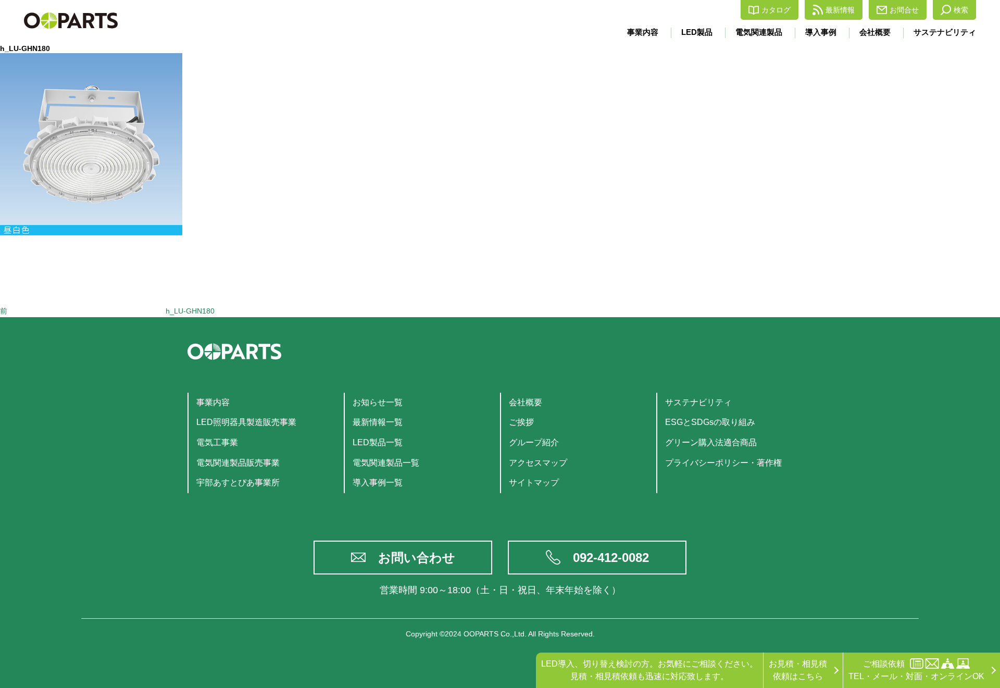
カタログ (776, 10)
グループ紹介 (534, 442)
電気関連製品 (758, 32)
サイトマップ (534, 482)
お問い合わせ (416, 558)
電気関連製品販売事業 (238, 462)
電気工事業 (217, 442)
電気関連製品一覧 (386, 462)
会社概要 (875, 32)
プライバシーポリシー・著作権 (723, 462)
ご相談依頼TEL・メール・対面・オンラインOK (916, 670)
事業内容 (642, 32)
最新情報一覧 (378, 422)
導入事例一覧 (378, 482)
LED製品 (696, 32)
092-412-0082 (611, 558)
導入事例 (820, 32)
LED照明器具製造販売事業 (246, 422)
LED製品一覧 (378, 442)
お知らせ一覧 (378, 402)
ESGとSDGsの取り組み (710, 422)
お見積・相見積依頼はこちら (798, 670)
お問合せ (904, 10)
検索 (961, 10)
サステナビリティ (945, 32)
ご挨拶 (521, 422)
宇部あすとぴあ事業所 (238, 482)
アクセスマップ (538, 462)
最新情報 (840, 10)
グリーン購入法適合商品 (711, 442)
